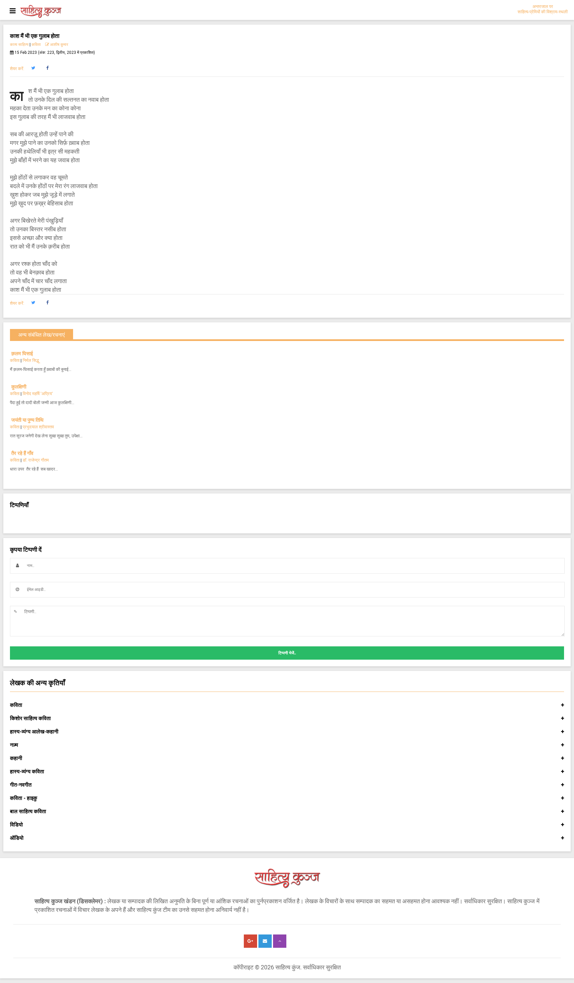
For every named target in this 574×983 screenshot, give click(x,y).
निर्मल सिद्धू (31, 360)
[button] (33, 68)
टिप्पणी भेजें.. (287, 653)
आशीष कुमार (58, 44)
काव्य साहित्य (19, 44)
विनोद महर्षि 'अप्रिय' (38, 393)
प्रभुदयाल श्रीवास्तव (38, 426)
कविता (36, 44)
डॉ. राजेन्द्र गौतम (36, 460)
